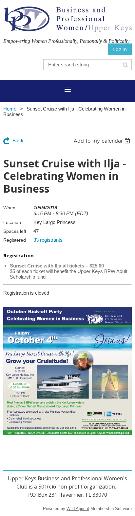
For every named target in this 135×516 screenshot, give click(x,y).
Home (9, 109)
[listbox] (103, 141)
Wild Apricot (78, 508)
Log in (120, 49)
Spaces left (14, 231)
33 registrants (48, 240)
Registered (14, 240)
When (9, 207)
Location (12, 222)
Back (18, 140)
